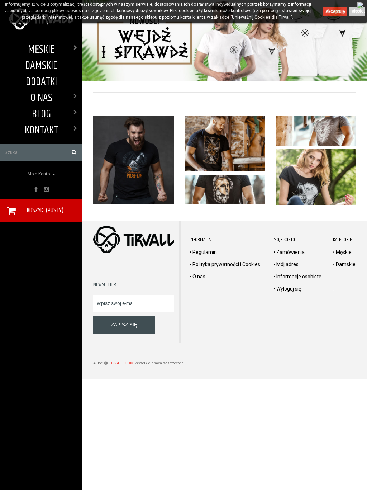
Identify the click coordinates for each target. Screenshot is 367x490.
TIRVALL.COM (121, 363)
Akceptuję (335, 11)
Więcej (357, 11)
